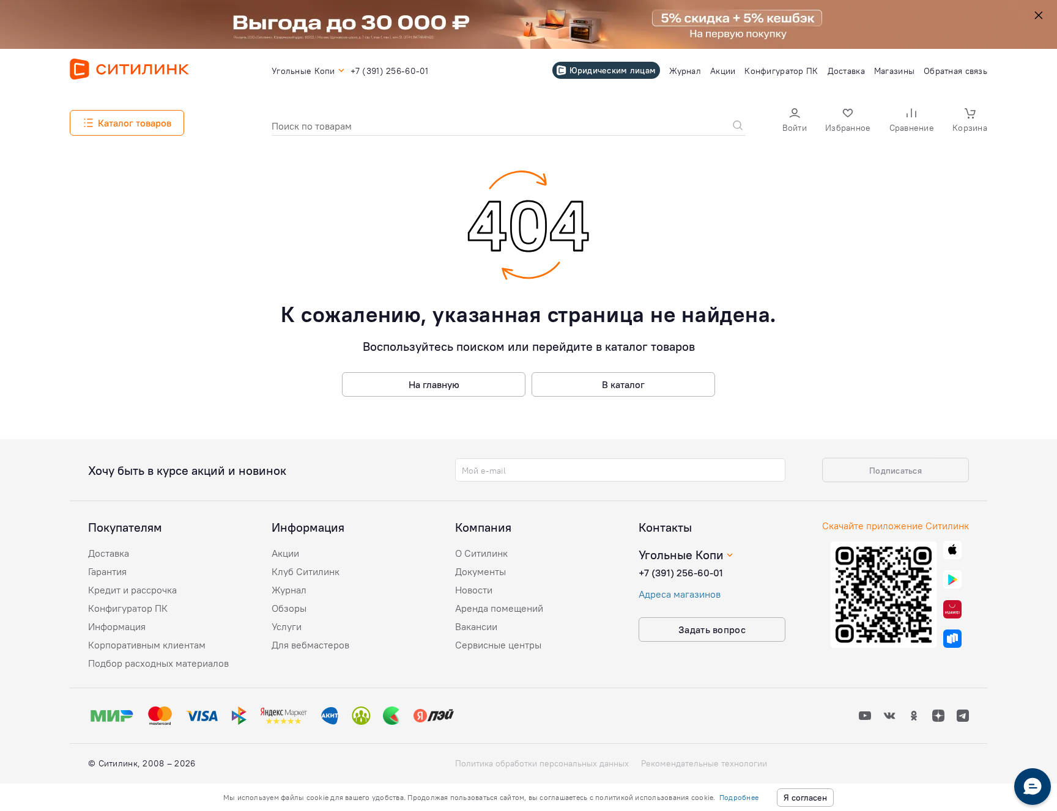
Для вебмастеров (310, 645)
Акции (285, 553)
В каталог (623, 384)
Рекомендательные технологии (704, 763)
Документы (480, 571)
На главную (434, 384)
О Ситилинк (481, 553)
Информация (117, 626)
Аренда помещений (499, 608)
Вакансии (476, 626)
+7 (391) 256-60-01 (681, 573)
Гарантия (107, 571)
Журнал (289, 590)
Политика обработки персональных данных (542, 763)
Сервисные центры (498, 645)
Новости (473, 590)
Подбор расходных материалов (158, 663)
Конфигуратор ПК (128, 608)
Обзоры (289, 608)
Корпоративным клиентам (147, 645)
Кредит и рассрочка (132, 590)
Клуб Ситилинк (305, 571)
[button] (794, 121)
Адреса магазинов (680, 594)
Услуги (287, 626)
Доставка (108, 553)
